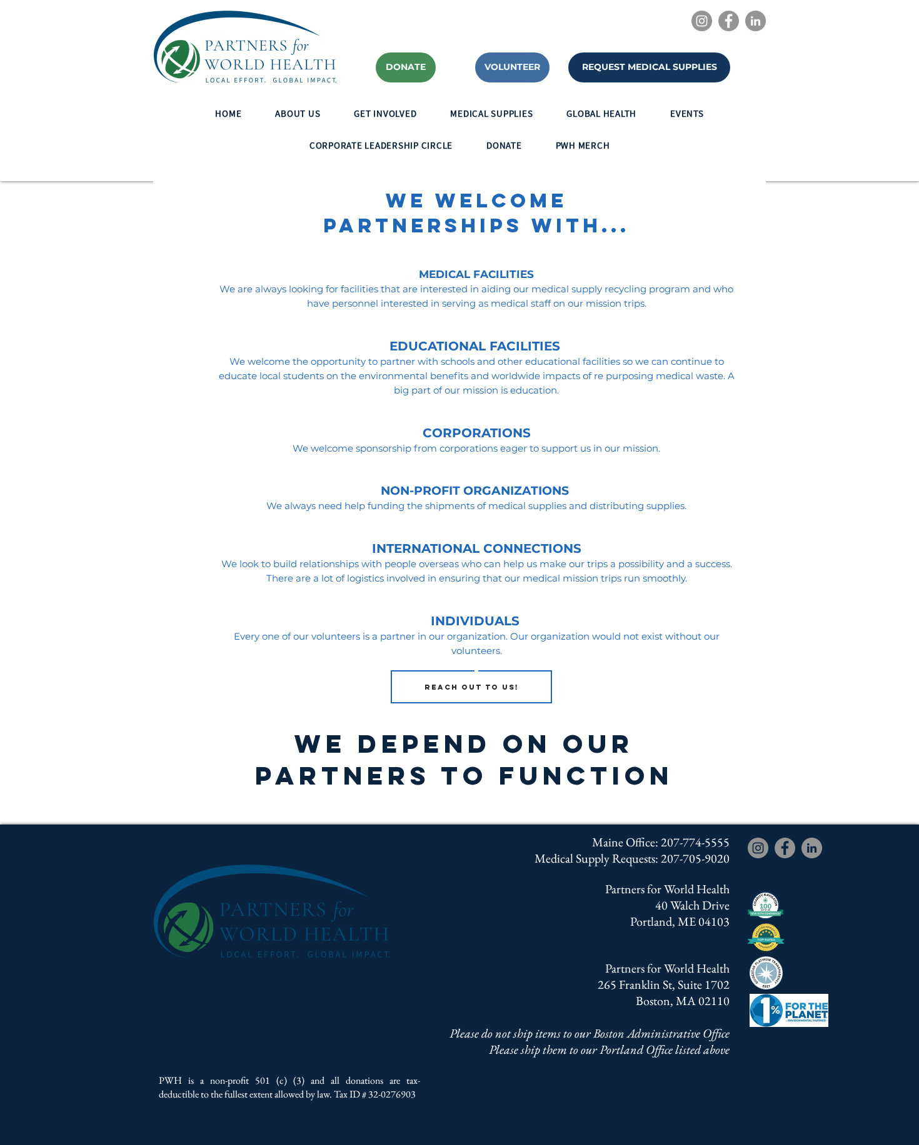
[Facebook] (728, 21)
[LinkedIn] (755, 21)
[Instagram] (701, 21)
